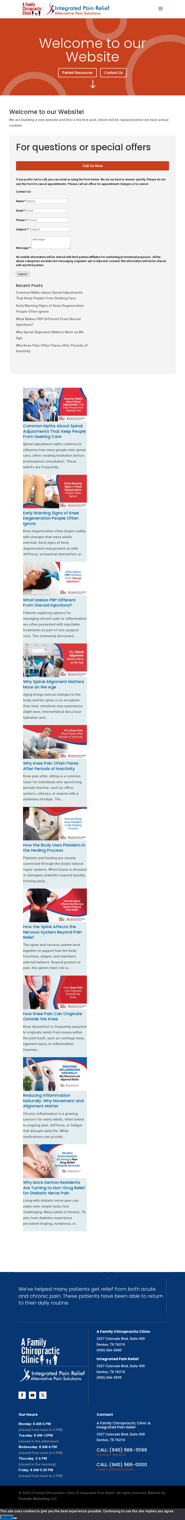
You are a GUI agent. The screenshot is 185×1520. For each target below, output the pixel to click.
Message (23, 248)
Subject (22, 229)
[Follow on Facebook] (22, 1395)
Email (20, 210)
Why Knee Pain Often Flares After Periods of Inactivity (51, 765)
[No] (15, 1518)
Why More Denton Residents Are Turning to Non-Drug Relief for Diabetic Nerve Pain (54, 1188)
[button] (24, 1237)
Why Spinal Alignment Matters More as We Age (53, 684)
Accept (7, 1517)
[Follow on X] (42, 1395)
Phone (21, 220)
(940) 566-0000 (109, 1350)
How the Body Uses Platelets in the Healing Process (54, 847)
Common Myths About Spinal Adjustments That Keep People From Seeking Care (54, 431)
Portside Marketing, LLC (37, 1499)
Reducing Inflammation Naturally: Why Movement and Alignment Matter (53, 1100)
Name (21, 201)
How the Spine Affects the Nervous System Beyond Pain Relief (52, 932)
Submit (22, 274)
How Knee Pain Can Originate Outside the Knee (52, 1016)
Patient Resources (77, 73)
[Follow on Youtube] (32, 1395)
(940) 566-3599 (109, 1378)
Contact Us (113, 73)
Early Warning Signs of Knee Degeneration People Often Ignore (51, 518)
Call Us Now (93, 166)
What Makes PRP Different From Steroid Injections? (49, 602)
